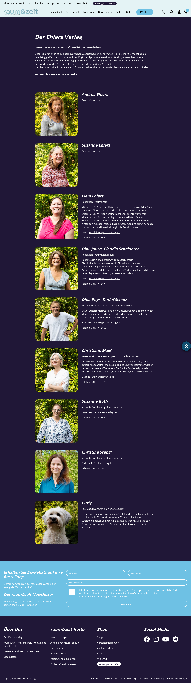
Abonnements (58, 653)
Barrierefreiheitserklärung (151, 678)
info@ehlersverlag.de (100, 463)
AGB (99, 653)
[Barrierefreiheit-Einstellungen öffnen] (186, 346)
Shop (100, 637)
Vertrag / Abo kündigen (63, 658)
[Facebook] (147, 639)
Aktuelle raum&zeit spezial (64, 642)
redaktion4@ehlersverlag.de (104, 232)
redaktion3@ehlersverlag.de (104, 322)
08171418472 (98, 237)
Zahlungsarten (105, 648)
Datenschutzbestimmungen (94, 596)
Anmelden (126, 603)
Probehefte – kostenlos (63, 664)
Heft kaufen (56, 648)
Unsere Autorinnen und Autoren (21, 651)
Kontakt (95, 678)
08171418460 (98, 417)
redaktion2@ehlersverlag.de (104, 278)
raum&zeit (118, 57)
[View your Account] (179, 12)
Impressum (107, 678)
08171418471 (98, 283)
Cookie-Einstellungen (177, 678)
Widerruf (102, 658)
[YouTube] (165, 639)
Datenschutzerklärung (125, 678)
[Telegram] (175, 639)
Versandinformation (108, 642)
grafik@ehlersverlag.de (101, 376)
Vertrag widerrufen (109, 664)
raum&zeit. (72, 57)
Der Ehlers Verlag (13, 637)
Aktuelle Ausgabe (59, 637)
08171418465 (98, 327)
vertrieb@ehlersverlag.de (103, 412)
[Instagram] (156, 639)
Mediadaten (10, 656)
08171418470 (98, 382)
